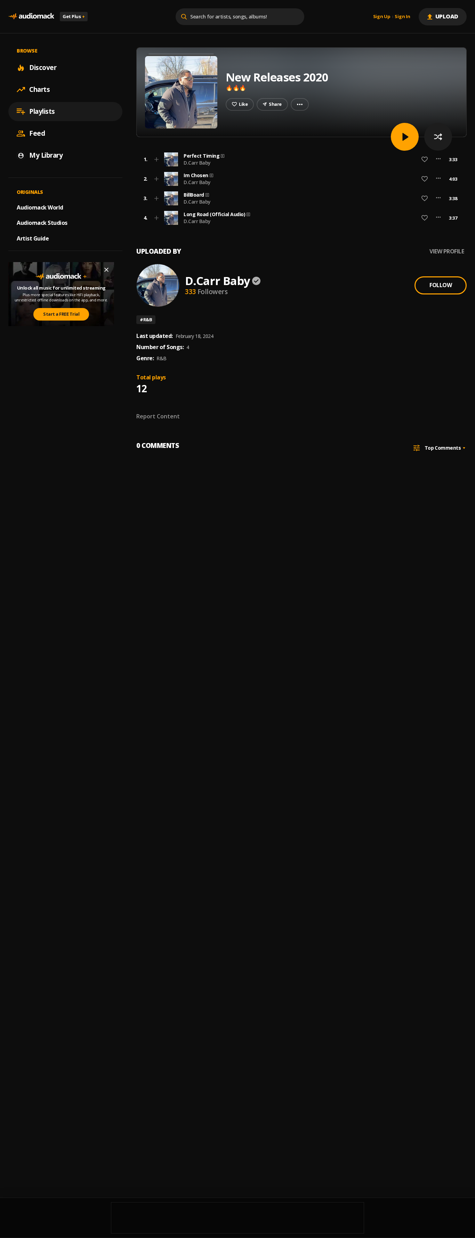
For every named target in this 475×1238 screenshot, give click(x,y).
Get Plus (74, 16)
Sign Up (382, 16)
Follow (440, 285)
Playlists (42, 111)
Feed (37, 133)
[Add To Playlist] (156, 159)
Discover (42, 67)
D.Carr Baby (197, 162)
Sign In (402, 16)
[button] (299, 159)
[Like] (424, 159)
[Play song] (405, 137)
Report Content (158, 416)
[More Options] (438, 159)
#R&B (146, 319)
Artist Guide (33, 238)
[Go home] (31, 16)
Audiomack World (40, 207)
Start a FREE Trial (61, 314)
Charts (39, 89)
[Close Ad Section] (106, 269)
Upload (447, 16)
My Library (46, 155)
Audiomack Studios (42, 223)
